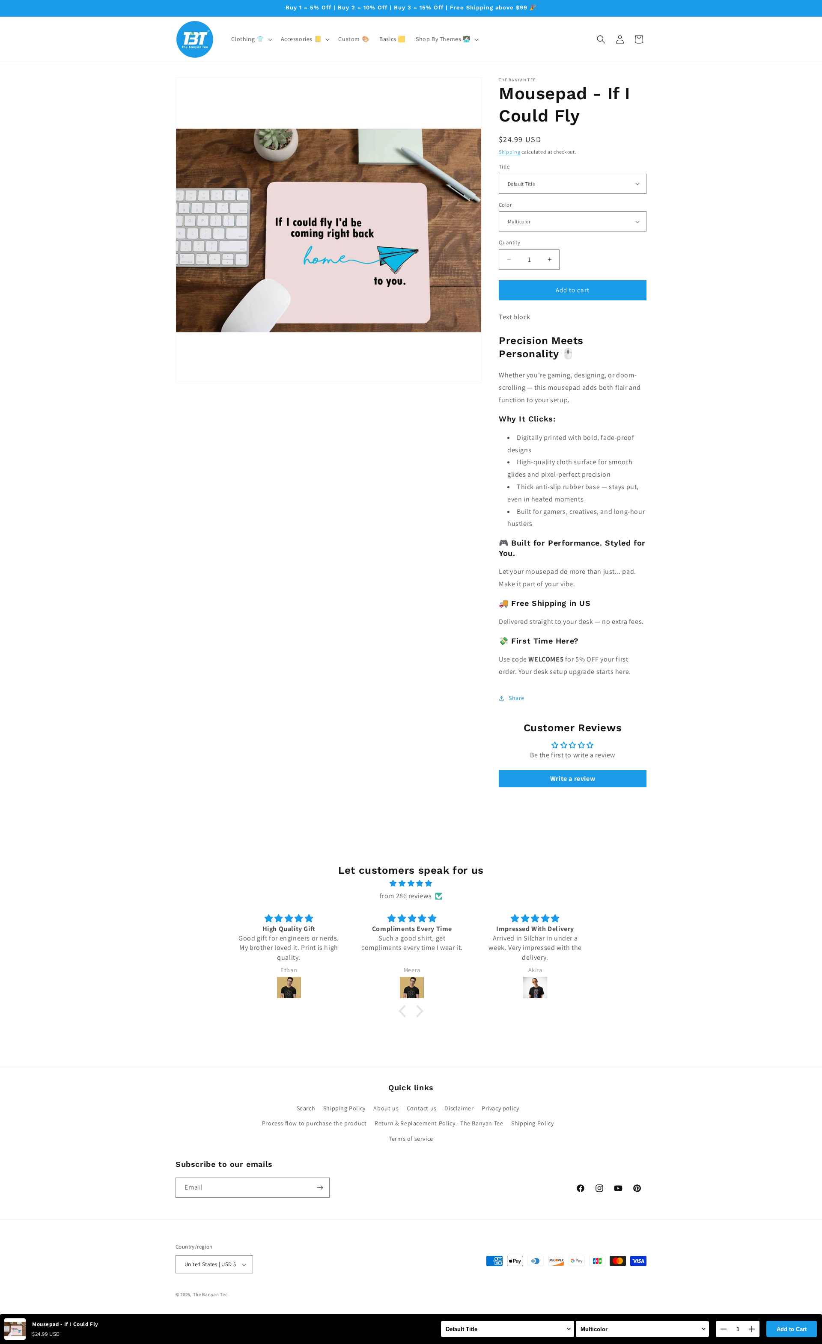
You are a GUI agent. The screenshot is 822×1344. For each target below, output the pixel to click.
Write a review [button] (572, 778)
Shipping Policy (344, 1108)
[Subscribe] (319, 1188)
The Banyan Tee (210, 1294)
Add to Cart (792, 1329)
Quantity (509, 242)
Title (504, 166)
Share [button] (516, 698)
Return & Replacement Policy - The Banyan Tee (439, 1123)
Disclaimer (459, 1108)
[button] (251, 39)
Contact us (422, 1108)
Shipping (510, 151)
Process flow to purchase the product (314, 1123)
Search (306, 1108)
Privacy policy (500, 1108)
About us (386, 1108)
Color (505, 204)
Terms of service (411, 1138)
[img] (411, 883)
